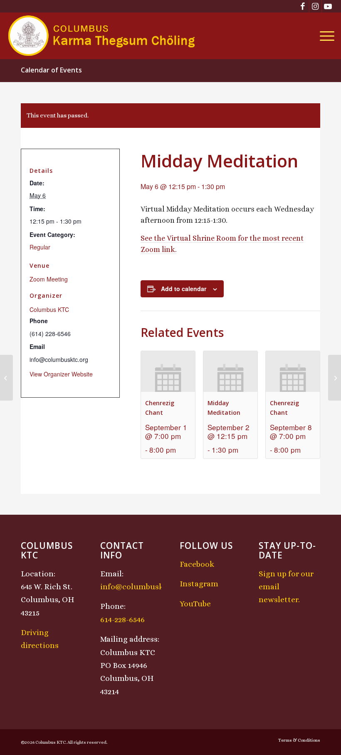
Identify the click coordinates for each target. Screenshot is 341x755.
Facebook (197, 564)
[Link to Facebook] (303, 6)
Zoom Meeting (49, 279)
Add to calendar (183, 288)
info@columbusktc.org (142, 586)
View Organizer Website (61, 374)
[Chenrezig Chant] (6, 378)
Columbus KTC (49, 309)
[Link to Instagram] (315, 6)
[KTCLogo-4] (102, 36)
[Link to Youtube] (328, 6)
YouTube (195, 603)
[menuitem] (325, 36)
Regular (40, 247)
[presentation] (168, 371)
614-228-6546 (122, 619)
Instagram (199, 583)
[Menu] (325, 36)
